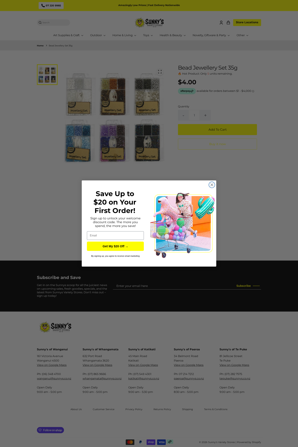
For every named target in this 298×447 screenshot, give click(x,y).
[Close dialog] (212, 185)
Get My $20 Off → (115, 246)
